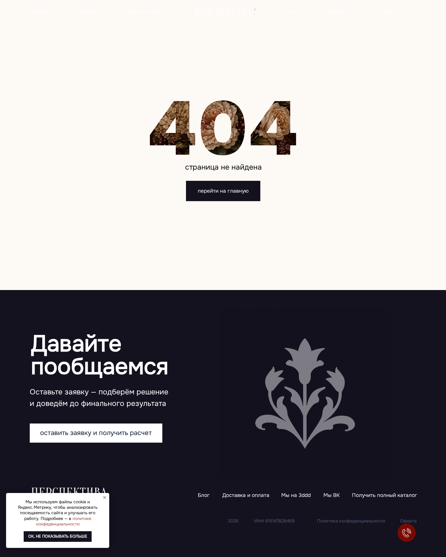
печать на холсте (143, 11)
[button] (384, 495)
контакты (388, 11)
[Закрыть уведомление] (105, 498)
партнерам (337, 11)
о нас (291, 11)
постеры (88, 11)
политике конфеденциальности (63, 521)
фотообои (41, 11)
